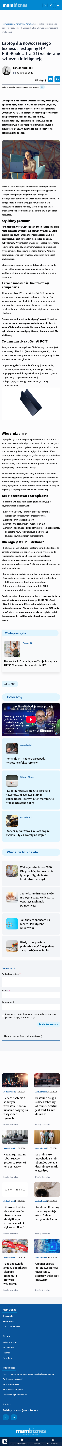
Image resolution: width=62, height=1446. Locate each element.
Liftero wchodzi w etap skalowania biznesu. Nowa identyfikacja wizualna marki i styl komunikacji (14, 1217)
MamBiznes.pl (8, 24)
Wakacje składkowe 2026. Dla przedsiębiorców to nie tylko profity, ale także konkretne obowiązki (36, 873)
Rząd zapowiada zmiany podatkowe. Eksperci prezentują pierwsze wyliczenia (15, 1274)
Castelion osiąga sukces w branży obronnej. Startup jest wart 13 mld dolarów (46, 1106)
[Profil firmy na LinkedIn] (14, 1417)
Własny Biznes (10, 1342)
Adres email (9, 1002)
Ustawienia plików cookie (15, 1394)
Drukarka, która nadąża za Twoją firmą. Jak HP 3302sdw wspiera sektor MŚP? (30, 663)
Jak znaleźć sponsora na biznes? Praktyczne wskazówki (35, 924)
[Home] (15, 5)
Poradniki (20, 24)
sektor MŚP (9, 684)
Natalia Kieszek (21, 67)
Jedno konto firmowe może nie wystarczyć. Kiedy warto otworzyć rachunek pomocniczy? (37, 899)
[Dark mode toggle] (45, 5)
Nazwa (6, 990)
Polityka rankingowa (13, 1389)
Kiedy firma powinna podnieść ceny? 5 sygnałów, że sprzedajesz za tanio (37, 946)
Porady (29, 24)
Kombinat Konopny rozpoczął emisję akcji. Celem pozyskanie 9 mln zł (47, 1213)
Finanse (6, 1352)
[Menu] (57, 5)
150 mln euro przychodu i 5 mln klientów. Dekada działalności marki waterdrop (47, 1162)
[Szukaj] (51, 5)
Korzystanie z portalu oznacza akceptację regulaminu (28, 1374)
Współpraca (9, 1321)
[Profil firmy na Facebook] (6, 1417)
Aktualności (8, 1347)
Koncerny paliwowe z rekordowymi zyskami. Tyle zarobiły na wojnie (28, 833)
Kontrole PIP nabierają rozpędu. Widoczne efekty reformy (26, 760)
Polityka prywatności (13, 1379)
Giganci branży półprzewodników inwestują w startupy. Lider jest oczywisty (47, 1272)
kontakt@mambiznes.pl (26, 1410)
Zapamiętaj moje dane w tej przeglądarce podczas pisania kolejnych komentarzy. (30, 1016)
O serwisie (8, 1316)
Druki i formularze (11, 1326)
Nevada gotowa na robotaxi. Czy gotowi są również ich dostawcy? (14, 1160)
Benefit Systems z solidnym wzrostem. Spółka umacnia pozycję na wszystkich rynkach (15, 1108)
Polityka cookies (11, 1384)
